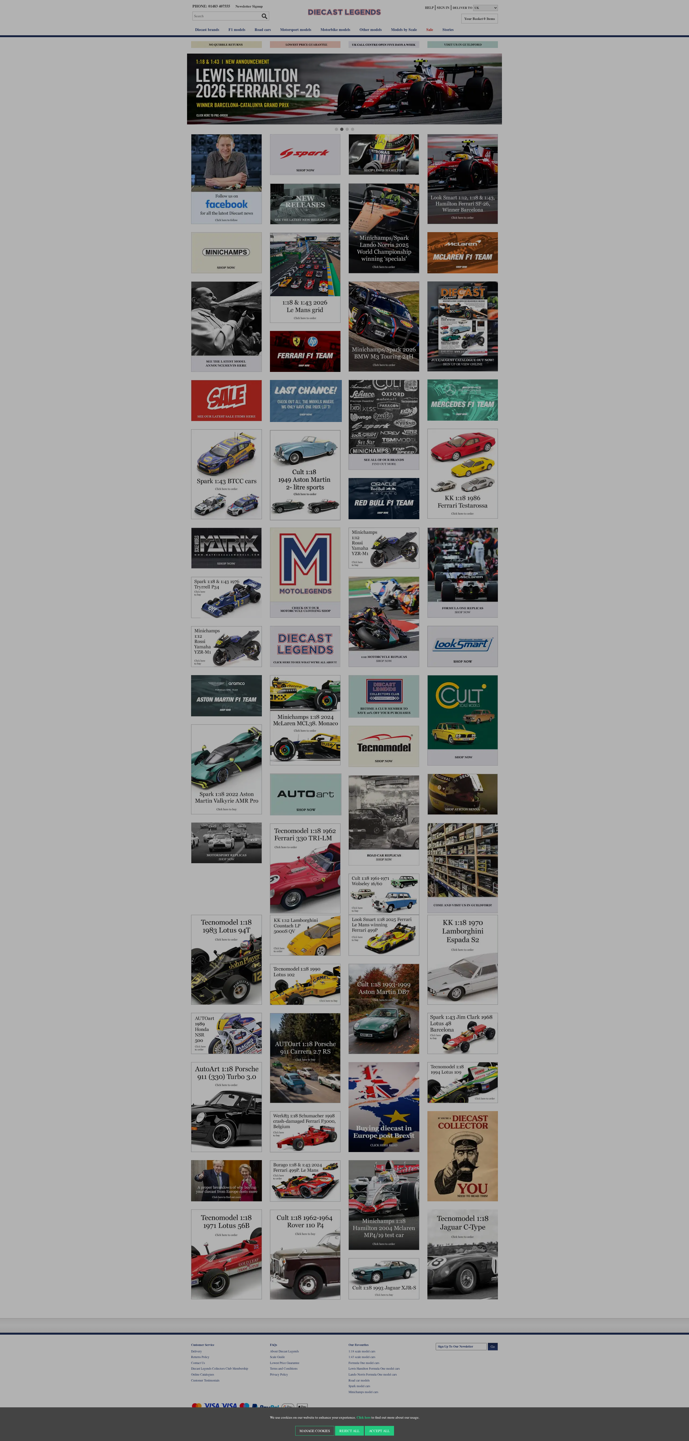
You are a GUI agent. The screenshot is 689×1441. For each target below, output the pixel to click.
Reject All (349, 1430)
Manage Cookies (315, 1430)
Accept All (379, 1430)
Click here (364, 1417)
